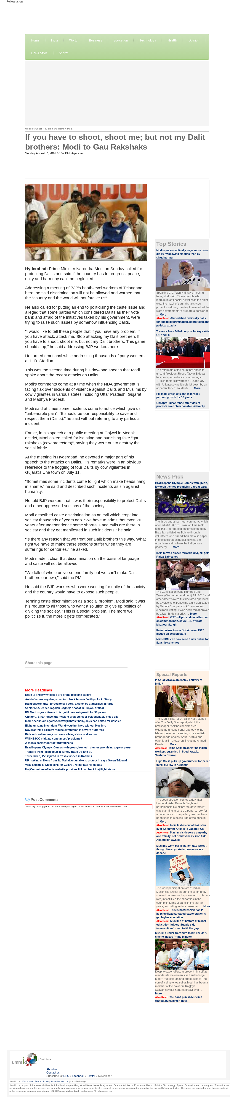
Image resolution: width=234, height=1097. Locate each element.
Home (35, 40)
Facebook (78, 1076)
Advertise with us (59, 1081)
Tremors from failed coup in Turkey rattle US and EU (59, 751)
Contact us (53, 1072)
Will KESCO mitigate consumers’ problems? (53, 738)
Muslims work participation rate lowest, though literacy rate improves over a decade (181, 849)
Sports (64, 53)
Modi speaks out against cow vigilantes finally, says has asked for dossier (73, 721)
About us (51, 1069)
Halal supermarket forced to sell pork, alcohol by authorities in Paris (69, 703)
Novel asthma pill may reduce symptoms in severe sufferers (64, 730)
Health (172, 40)
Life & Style (39, 53)
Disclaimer (27, 1081)
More (163, 314)
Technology (147, 40)
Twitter (91, 1076)
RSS (66, 1076)
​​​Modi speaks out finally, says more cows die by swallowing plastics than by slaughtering (182, 254)
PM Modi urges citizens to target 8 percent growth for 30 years (65, 712)
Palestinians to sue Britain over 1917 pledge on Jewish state (180, 632)
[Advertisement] (129, 93)
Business (95, 40)
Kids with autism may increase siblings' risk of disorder (61, 734)
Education (121, 40)
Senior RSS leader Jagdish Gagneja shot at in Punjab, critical (64, 708)
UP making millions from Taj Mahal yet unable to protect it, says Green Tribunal (76, 760)
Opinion (194, 40)
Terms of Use (42, 1081)
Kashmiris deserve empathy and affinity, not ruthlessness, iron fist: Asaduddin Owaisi (181, 836)
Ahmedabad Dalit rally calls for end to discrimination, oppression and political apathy (182, 322)
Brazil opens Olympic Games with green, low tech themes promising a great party (78, 747)
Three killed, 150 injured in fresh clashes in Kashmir (58, 756)
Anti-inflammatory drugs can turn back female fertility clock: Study (68, 699)
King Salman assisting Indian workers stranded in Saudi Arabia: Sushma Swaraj (181, 751)
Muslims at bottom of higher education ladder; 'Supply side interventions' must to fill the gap (181, 924)
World (73, 40)
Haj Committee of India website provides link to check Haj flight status (70, 769)
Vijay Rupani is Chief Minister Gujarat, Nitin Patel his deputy (63, 764)
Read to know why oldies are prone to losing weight (58, 694)
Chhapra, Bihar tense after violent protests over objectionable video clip (71, 716)
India (54, 40)
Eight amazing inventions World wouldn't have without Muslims (65, 725)
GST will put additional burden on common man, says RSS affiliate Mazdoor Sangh (182, 621)
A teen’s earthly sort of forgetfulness (49, 743)
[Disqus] (88, 870)
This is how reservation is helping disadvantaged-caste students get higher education (181, 913)
